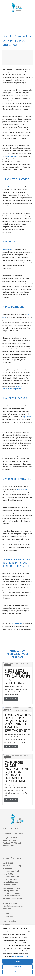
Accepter (17, 961)
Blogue (7, 665)
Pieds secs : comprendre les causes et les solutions (17, 677)
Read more (11, 699)
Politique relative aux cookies (21, 956)
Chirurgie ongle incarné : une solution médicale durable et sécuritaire (16, 772)
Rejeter (17, 972)
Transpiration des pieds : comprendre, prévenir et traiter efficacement (17, 722)
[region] (17, 950)
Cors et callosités (9, 921)
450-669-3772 (17, 834)
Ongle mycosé (8, 925)
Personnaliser (17, 966)
